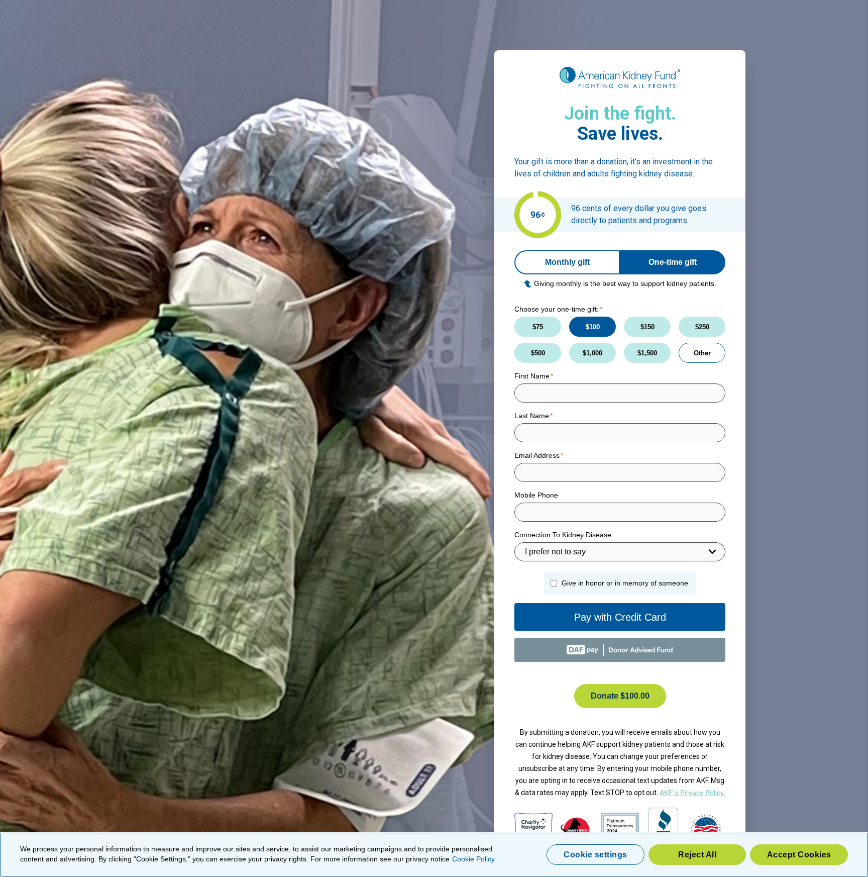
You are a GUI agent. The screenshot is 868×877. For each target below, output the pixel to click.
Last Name (531, 416)
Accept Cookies (799, 854)
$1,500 (647, 353)
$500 (538, 353)
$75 (537, 327)
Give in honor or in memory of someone (625, 583)
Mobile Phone (536, 495)
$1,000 (592, 353)
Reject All (697, 854)
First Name (532, 376)
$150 (647, 327)
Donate (620, 696)
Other (702, 353)
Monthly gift (567, 262)
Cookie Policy (473, 859)
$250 (702, 327)
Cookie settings (595, 854)
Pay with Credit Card (620, 617)
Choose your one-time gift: (556, 309)
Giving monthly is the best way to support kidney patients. (625, 283)
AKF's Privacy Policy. (692, 793)
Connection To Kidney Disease (562, 535)
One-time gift (672, 262)
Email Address (537, 455)
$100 (593, 327)
